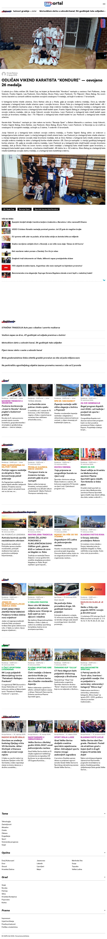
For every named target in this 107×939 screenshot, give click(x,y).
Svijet (4, 845)
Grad (5, 877)
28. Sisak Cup (8, 209)
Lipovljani (40, 866)
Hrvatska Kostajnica (9, 897)
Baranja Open (24, 209)
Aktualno (5, 827)
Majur (39, 869)
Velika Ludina (77, 869)
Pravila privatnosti (8, 924)
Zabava (4, 833)
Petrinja (5, 891)
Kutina (4, 902)
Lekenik (40, 863)
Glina (4, 894)
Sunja (74, 863)
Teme (5, 813)
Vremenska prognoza (10, 842)
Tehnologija (6, 821)
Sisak (4, 885)
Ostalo (4, 830)
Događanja (6, 836)
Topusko (75, 866)
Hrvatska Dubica (8, 869)
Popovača (6, 900)
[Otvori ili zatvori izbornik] (104, 4)
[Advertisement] (53, 299)
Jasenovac (41, 860)
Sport (4, 839)
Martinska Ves (77, 860)
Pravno (6, 910)
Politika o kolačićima (10, 927)
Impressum (6, 918)
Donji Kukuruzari (8, 860)
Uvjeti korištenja (8, 921)
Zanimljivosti (6, 824)
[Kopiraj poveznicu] (103, 25)
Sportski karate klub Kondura (46, 209)
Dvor (3, 863)
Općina (6, 852)
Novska (4, 888)
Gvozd (4, 866)
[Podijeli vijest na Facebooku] (103, 21)
